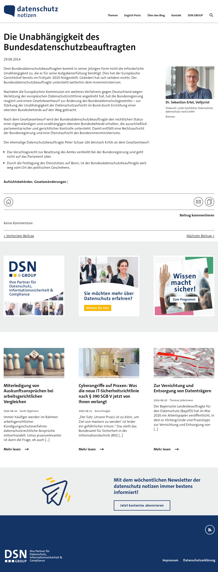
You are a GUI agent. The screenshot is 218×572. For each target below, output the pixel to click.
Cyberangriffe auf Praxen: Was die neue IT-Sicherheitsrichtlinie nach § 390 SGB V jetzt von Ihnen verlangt (109, 394)
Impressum (170, 560)
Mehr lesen (13, 449)
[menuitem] (195, 15)
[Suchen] (211, 15)
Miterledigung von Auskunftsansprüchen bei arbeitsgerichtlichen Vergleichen (28, 394)
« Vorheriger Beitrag (19, 236)
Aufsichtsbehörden (18, 181)
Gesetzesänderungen (50, 181)
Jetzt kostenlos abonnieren (142, 505)
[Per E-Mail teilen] (198, 202)
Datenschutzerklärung (199, 560)
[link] (132, 15)
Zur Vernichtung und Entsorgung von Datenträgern (182, 388)
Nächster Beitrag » (200, 236)
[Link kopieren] (209, 202)
